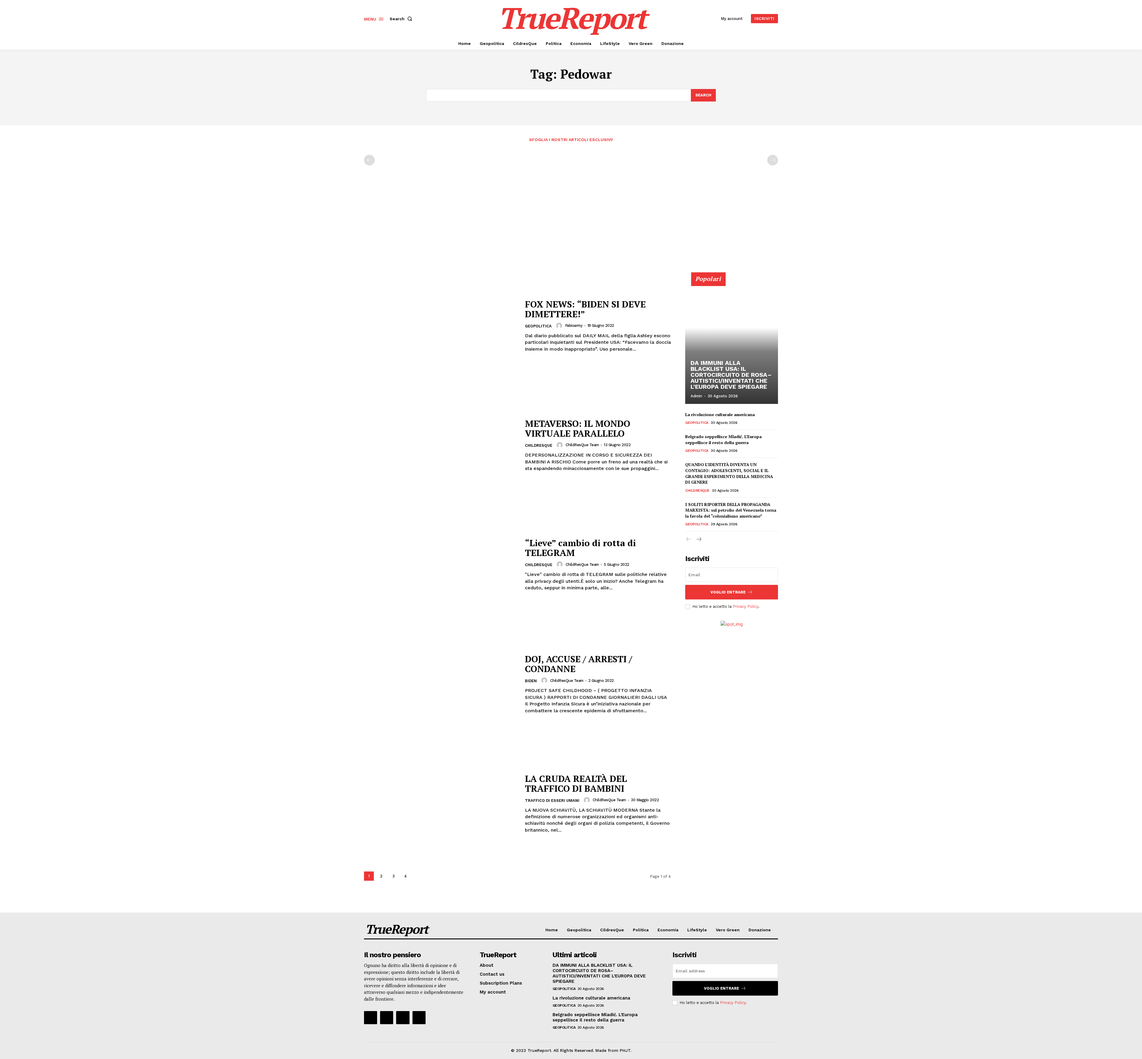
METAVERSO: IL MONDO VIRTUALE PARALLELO (577, 428)
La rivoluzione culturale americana (720, 414)
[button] (402, 19)
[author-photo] (560, 326)
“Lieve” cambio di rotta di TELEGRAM (580, 548)
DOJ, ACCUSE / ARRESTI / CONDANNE (578, 664)
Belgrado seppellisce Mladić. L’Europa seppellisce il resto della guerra (723, 439)
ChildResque (538, 445)
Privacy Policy (745, 606)
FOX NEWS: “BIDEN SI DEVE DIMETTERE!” (585, 309)
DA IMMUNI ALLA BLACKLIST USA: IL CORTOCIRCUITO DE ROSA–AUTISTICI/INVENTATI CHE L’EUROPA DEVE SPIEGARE (731, 374)
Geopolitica (538, 326)
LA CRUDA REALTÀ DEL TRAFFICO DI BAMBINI (576, 783)
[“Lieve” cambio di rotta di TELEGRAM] (440, 564)
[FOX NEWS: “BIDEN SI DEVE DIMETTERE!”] (440, 326)
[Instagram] (386, 1017)
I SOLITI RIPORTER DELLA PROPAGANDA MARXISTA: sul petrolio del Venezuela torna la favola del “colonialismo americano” (730, 510)
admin (696, 396)
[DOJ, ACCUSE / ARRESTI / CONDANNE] (440, 684)
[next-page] (418, 876)
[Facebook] (370, 1017)
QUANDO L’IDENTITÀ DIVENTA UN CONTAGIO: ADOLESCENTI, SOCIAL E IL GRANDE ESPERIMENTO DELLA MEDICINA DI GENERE (729, 473)
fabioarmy (574, 325)
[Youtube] (419, 1017)
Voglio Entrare (728, 592)
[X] (402, 1017)
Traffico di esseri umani (552, 800)
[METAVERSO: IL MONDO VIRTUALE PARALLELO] (440, 445)
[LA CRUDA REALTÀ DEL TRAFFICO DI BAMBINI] (440, 803)
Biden (531, 681)
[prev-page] (369, 160)
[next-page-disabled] (772, 160)
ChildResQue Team (582, 445)
